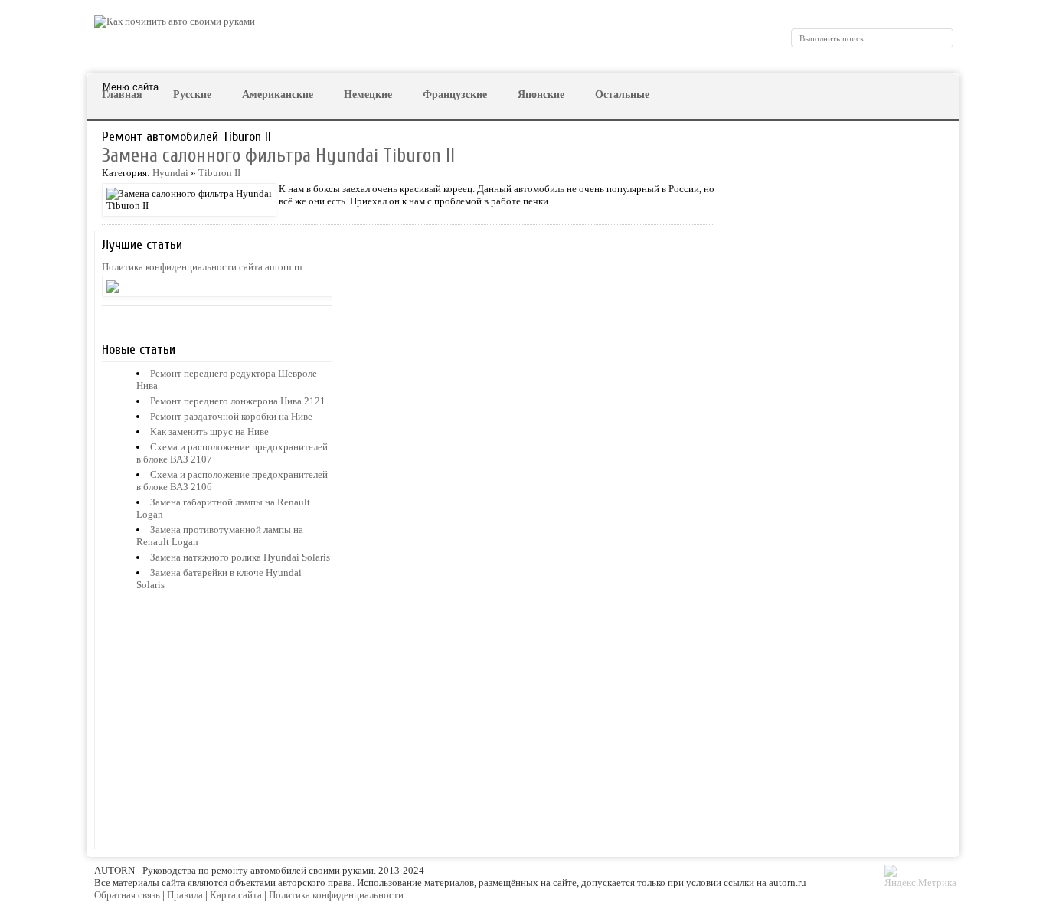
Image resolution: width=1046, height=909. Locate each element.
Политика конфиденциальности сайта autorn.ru (202, 267)
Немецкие (368, 94)
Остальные (622, 94)
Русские (192, 94)
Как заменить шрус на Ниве (209, 431)
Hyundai (170, 172)
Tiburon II (219, 172)
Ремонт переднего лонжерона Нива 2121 (237, 401)
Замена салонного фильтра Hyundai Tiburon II (278, 156)
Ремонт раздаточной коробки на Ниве (231, 416)
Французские (455, 94)
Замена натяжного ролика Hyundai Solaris (240, 557)
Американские (277, 94)
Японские (541, 94)
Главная (122, 94)
